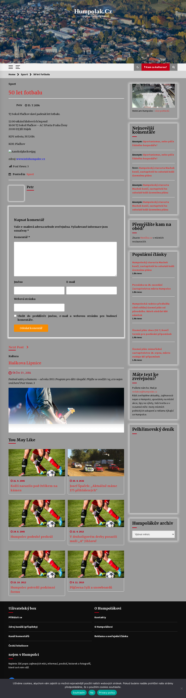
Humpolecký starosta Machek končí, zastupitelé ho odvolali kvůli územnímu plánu (153, 171)
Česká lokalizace (18, 645)
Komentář (22, 237)
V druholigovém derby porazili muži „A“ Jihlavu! (93, 539)
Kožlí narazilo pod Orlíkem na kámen (34, 488)
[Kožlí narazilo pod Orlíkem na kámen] (37, 462)
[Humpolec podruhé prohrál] (37, 513)
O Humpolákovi (103, 626)
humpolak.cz (93, 11)
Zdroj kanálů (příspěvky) (23, 626)
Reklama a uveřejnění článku (111, 636)
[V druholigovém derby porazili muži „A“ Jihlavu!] (96, 513)
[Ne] (181, 688)
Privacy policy (107, 692)
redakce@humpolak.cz (144, 391)
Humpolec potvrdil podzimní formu (33, 590)
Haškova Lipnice (25, 363)
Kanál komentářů (19, 636)
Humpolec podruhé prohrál (32, 536)
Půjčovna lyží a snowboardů (91, 587)
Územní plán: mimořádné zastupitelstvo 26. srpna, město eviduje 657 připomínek (151, 352)
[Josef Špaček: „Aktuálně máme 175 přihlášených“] (96, 462)
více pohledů (162, 110)
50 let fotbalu (25, 92)
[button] (137, 67)
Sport (12, 83)
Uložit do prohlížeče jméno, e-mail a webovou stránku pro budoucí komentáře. (67, 317)
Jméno (18, 282)
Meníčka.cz (146, 237)
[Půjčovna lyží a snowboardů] (96, 564)
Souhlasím (79, 692)
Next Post (16, 347)
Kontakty (100, 617)
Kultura (14, 356)
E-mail (70, 282)
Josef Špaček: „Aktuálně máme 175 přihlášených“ (93, 488)
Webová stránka (24, 299)
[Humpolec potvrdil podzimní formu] (37, 564)
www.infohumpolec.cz (30, 159)
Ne (92, 692)
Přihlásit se (15, 617)
